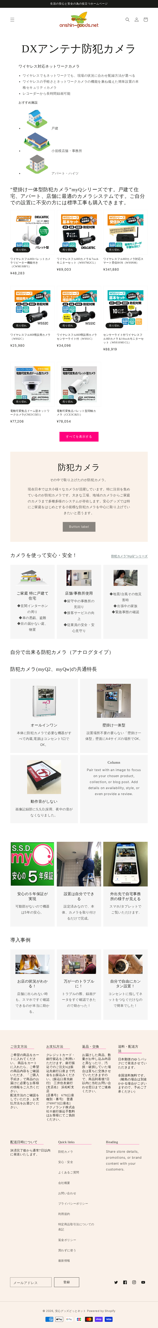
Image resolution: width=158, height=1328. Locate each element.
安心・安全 (65, 1162)
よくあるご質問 (68, 1172)
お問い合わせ (67, 1193)
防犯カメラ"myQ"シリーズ (129, 556)
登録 (66, 1282)
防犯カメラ (65, 1151)
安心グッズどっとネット (70, 1310)
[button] (12, 19)
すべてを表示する (79, 436)
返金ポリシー (67, 1240)
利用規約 (64, 1214)
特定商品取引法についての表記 (76, 1226)
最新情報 (64, 1260)
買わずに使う (67, 1250)
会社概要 (64, 1183)
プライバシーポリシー (73, 1203)
